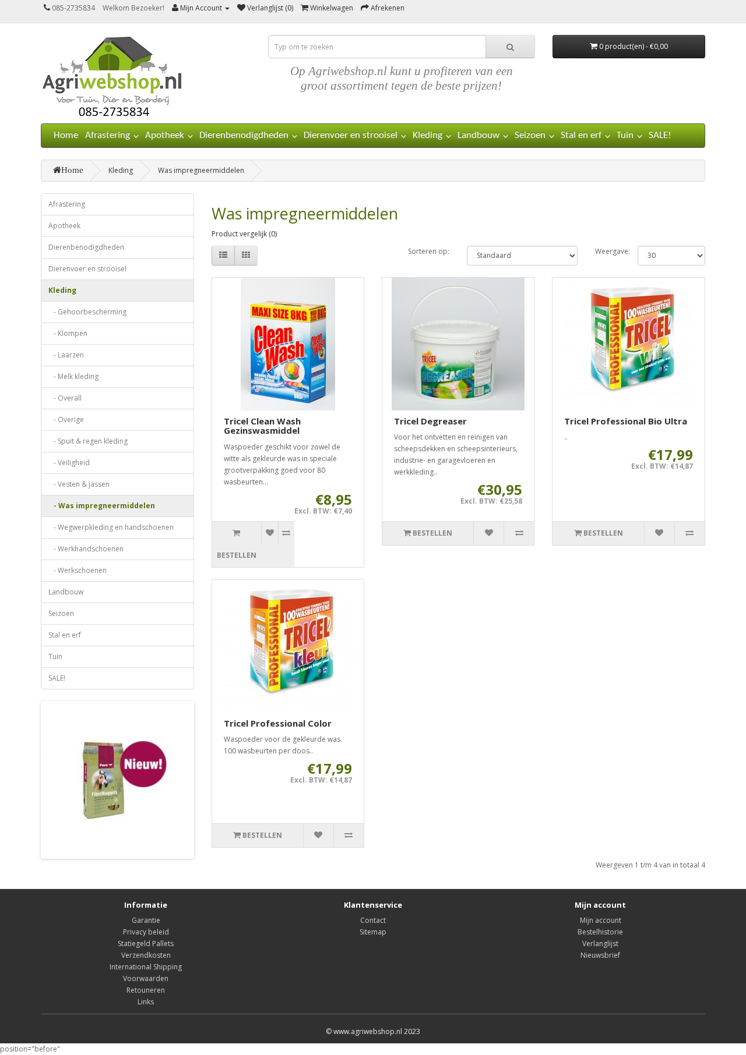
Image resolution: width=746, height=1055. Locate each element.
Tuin (625, 135)
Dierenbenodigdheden (243, 135)
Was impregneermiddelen (201, 170)
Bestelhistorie (600, 932)
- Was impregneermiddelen (101, 506)
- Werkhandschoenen (86, 549)
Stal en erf (581, 135)
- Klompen (67, 333)
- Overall (65, 398)
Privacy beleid (146, 932)
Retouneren (145, 990)
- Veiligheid (69, 463)
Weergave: (607, 251)
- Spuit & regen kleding (88, 441)
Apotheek (164, 135)
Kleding (427, 135)
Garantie (146, 920)
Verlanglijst (600, 943)
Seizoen (530, 135)
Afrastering (107, 135)
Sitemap (373, 932)
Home (66, 135)
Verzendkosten (146, 955)
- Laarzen (66, 355)
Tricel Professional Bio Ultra (625, 421)
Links (146, 1002)
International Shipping (146, 967)
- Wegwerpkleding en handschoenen (111, 527)
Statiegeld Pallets (146, 943)
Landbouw (478, 135)
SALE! (660, 135)
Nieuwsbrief (600, 955)
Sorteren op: (428, 251)
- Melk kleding (73, 376)
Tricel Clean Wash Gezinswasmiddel (262, 426)
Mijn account (600, 920)
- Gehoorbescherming (87, 312)
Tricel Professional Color (278, 723)
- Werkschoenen (77, 570)
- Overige (66, 419)
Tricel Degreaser (430, 421)
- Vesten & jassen (79, 484)
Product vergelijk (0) (244, 234)
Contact (373, 920)
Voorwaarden (145, 978)
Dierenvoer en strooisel (350, 135)
